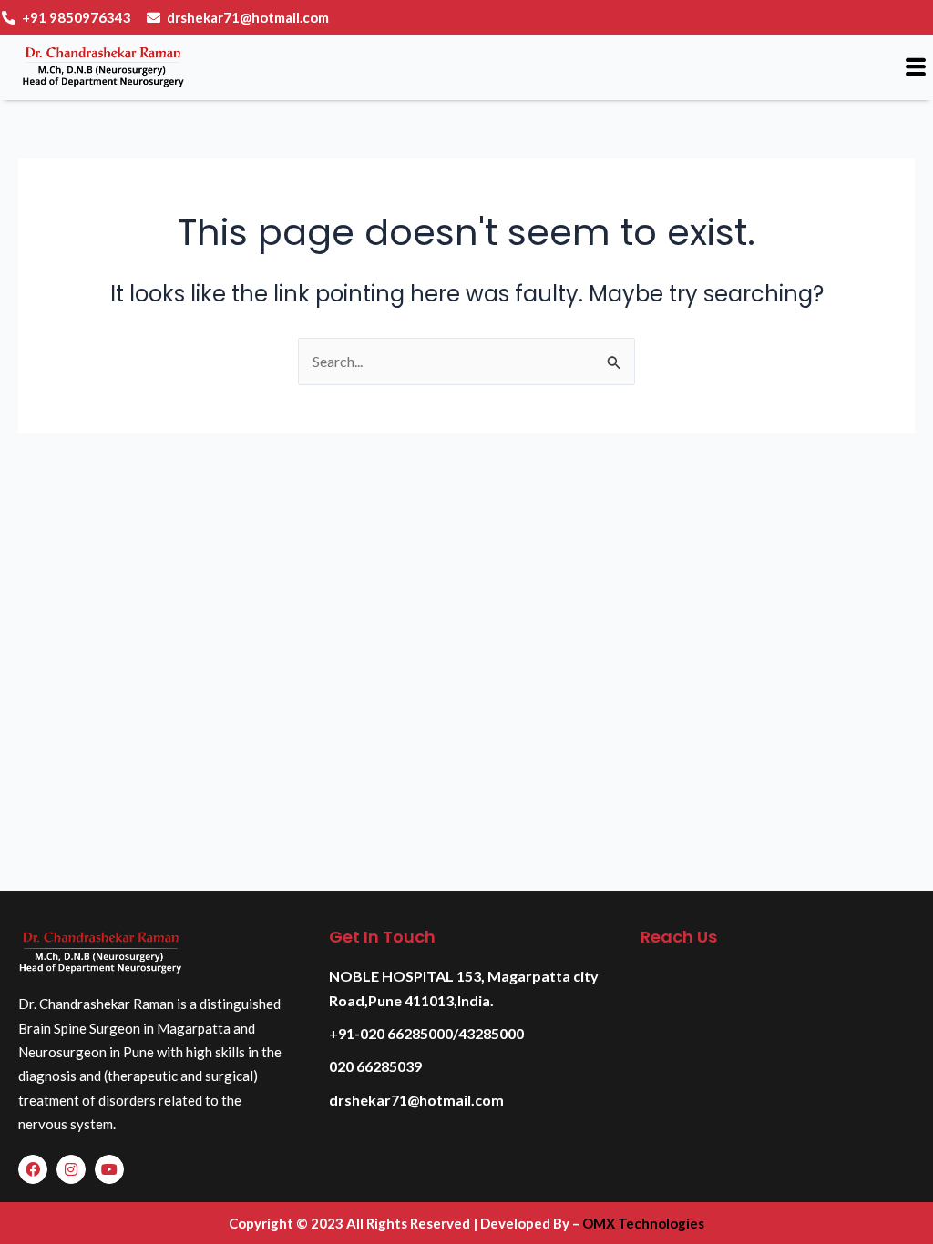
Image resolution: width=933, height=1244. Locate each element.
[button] (916, 67)
